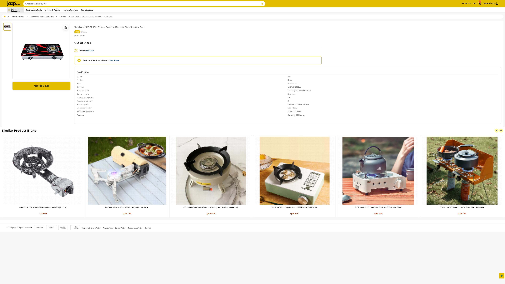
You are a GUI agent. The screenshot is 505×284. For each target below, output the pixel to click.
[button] (5, 17)
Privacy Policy (120, 228)
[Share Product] (65, 27)
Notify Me (41, 86)
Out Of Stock (82, 43)
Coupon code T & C (135, 228)
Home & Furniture (17, 17)
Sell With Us (466, 3)
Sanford (90, 50)
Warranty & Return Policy (91, 228)
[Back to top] (501, 275)
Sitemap (148, 228)
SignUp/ (486, 3)
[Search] (262, 3)
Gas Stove (63, 17)
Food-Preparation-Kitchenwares (42, 17)
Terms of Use (108, 228)
